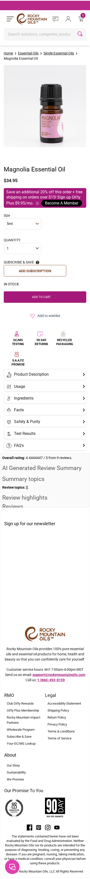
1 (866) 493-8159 (51, 680)
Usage (19, 386)
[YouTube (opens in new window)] (57, 827)
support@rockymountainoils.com (58, 675)
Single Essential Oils (59, 53)
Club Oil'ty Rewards (20, 703)
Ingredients (24, 398)
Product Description (31, 374)
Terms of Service (60, 738)
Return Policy (57, 717)
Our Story (13, 765)
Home (8, 53)
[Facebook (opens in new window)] (29, 827)
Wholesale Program (20, 729)
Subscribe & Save (19, 736)
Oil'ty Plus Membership (23, 710)
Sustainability (16, 772)
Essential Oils (28, 53)
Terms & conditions (61, 731)
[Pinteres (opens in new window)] (39, 827)
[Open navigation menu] (10, 19)
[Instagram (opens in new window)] (47, 827)
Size (7, 215)
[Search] (80, 34)
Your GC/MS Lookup (21, 743)
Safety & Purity (27, 421)
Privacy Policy (57, 724)
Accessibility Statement (64, 703)
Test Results (25, 433)
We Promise (15, 779)
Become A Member (61, 203)
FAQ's (19, 445)
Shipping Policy (58, 710)
